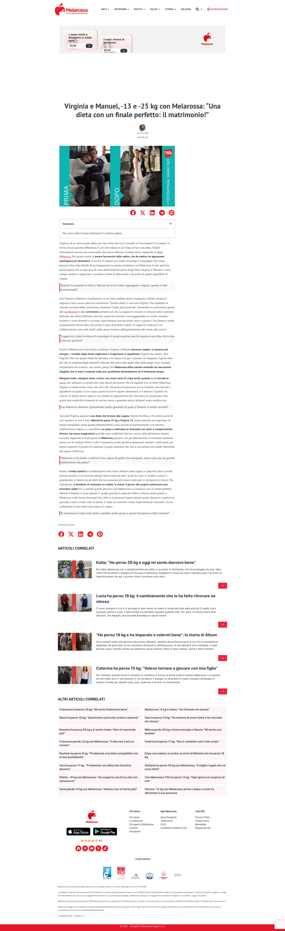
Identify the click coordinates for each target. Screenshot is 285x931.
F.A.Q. (163, 824)
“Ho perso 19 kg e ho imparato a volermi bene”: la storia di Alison (156, 635)
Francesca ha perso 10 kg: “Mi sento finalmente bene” (93, 709)
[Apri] (201, 9)
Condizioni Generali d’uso (173, 828)
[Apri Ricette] (144, 9)
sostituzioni (71, 311)
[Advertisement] (142, 79)
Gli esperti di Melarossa (141, 824)
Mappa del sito (203, 828)
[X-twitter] (98, 848)
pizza (62, 382)
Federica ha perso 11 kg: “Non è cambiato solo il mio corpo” (182, 741)
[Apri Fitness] (175, 9)
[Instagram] (85, 848)
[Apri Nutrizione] (128, 9)
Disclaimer (134, 831)
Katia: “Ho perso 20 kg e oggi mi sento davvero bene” (146, 562)
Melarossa (65, 256)
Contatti (133, 828)
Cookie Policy (202, 820)
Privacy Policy (202, 817)
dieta (160, 252)
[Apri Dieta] (109, 9)
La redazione (136, 820)
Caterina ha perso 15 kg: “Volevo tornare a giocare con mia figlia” (156, 668)
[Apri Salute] (159, 9)
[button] (133, 212)
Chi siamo (134, 817)
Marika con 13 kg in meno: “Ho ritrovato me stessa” (177, 709)
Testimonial (166, 820)
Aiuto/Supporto (168, 817)
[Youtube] (92, 848)
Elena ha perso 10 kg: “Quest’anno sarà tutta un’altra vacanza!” (99, 717)
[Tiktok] (105, 848)
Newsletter (200, 824)
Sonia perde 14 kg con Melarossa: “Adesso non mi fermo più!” (98, 789)
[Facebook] (78, 848)
